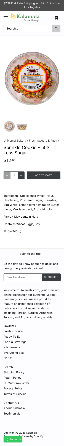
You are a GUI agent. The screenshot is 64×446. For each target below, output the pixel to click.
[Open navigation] (6, 17)
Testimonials (12, 413)
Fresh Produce (13, 331)
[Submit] (56, 28)
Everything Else (14, 352)
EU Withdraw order (16, 383)
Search (8, 367)
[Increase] (21, 175)
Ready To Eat (13, 336)
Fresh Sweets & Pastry (44, 140)
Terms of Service (15, 394)
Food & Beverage (15, 342)
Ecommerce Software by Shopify (23, 436)
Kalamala (31, 432)
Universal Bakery (15, 140)
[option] (32, 80)
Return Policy (12, 377)
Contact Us (11, 402)
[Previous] (8, 80)
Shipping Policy (14, 372)
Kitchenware (12, 347)
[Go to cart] (56, 18)
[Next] (56, 80)
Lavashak (10, 326)
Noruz (8, 358)
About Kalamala (14, 408)
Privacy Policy (13, 388)
